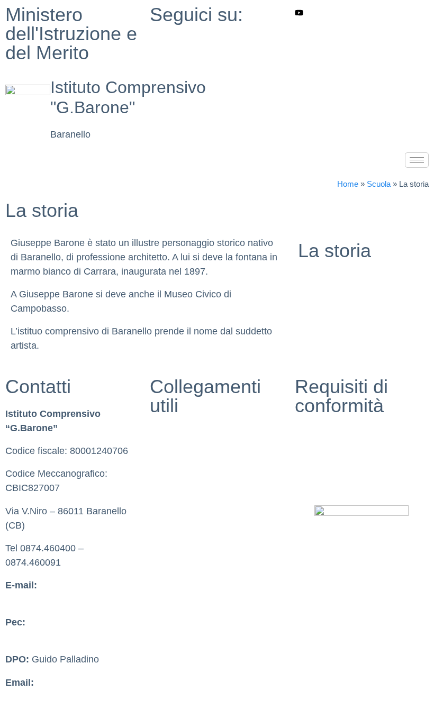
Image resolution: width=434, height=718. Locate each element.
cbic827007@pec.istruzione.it (67, 636)
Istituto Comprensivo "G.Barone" (128, 97)
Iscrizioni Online (183, 524)
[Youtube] (362, 12)
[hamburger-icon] (417, 160)
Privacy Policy (324, 433)
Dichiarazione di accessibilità (356, 455)
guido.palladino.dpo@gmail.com (73, 697)
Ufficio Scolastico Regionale (209, 501)
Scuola (379, 183)
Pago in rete (175, 547)
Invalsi (163, 478)
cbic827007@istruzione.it (58, 599)
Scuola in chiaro (184, 455)
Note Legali (319, 478)
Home (347, 183)
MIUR (162, 433)
